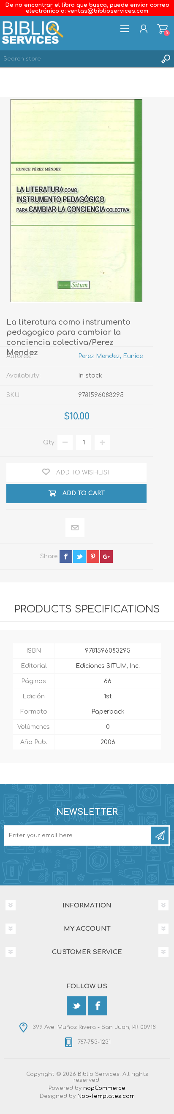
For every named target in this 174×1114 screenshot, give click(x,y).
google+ (106, 556)
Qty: (49, 442)
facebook (66, 556)
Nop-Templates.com (106, 1096)
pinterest (93, 556)
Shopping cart (162, 28)
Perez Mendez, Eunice (110, 356)
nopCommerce (104, 1088)
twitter (79, 556)
